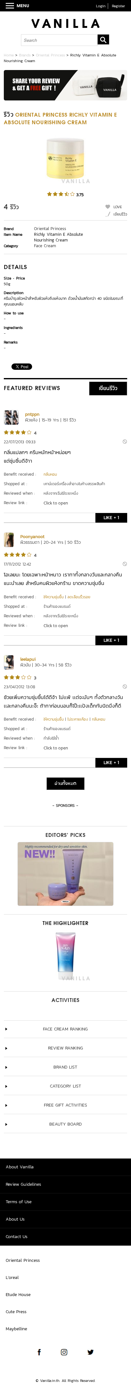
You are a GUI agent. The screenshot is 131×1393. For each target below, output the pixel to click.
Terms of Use (18, 1201)
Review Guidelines (23, 1184)
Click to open (56, 503)
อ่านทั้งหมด (65, 784)
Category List (65, 1086)
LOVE (118, 207)
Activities (65, 1000)
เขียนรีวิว (120, 214)
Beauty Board (65, 1124)
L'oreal (12, 1277)
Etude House (18, 1294)
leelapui (28, 659)
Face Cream (45, 246)
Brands (25, 55)
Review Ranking (65, 1048)
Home (9, 55)
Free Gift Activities (65, 1105)
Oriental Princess (50, 55)
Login (101, 6)
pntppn (32, 414)
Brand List (65, 1067)
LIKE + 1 (111, 517)
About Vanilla (20, 1167)
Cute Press (16, 1311)
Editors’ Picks (65, 835)
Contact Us (16, 1236)
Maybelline (16, 1329)
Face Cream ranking (65, 1029)
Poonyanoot (32, 536)
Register (118, 6)
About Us (15, 1219)
